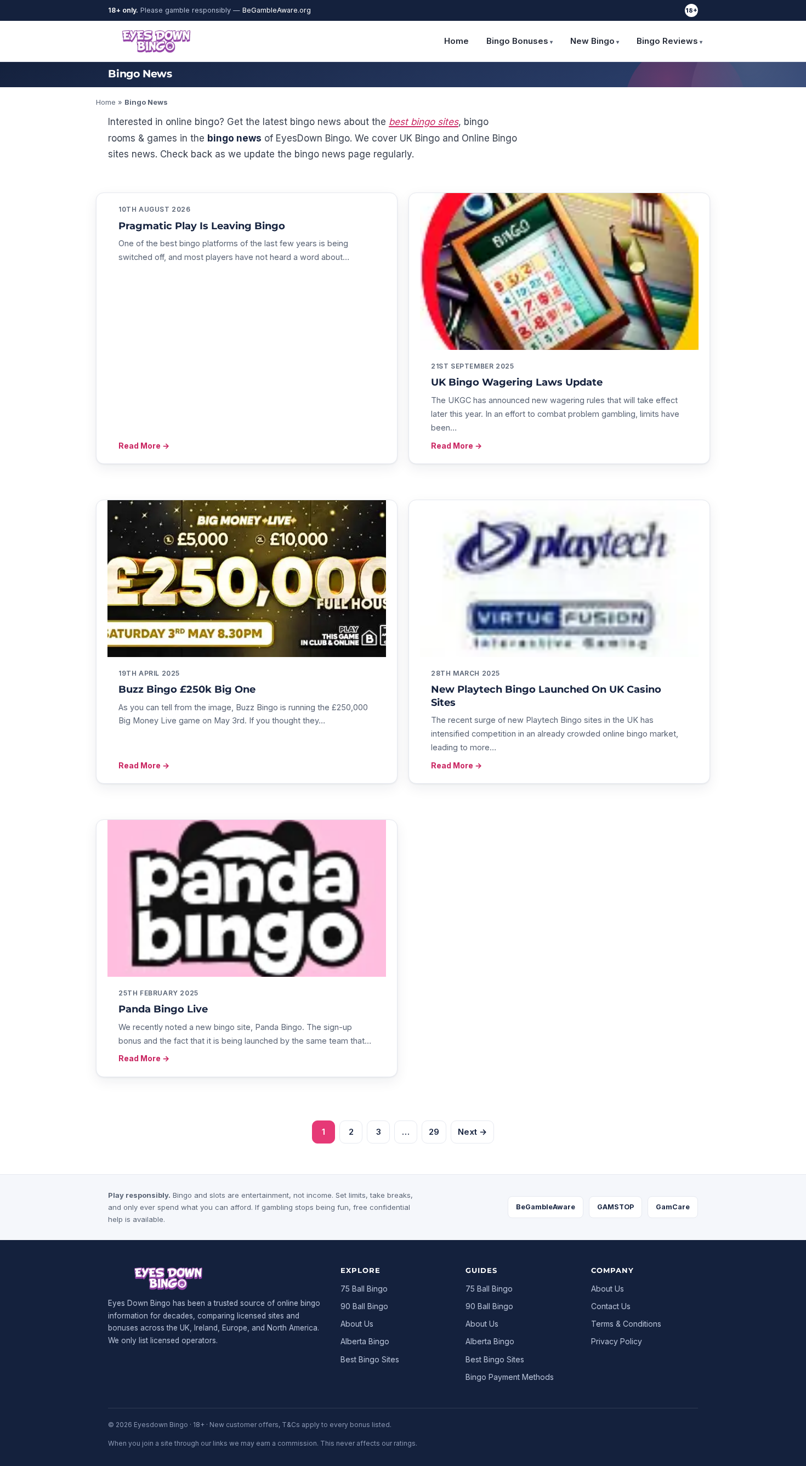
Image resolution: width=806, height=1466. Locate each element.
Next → (472, 1132)
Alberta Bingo (364, 1341)
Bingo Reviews (667, 41)
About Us (356, 1323)
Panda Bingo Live (163, 1009)
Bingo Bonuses (517, 41)
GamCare (673, 1207)
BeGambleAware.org (276, 10)
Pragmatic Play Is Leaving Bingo (201, 226)
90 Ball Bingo (364, 1306)
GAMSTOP (615, 1207)
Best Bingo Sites (369, 1359)
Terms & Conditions (626, 1323)
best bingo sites (423, 121)
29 (434, 1132)
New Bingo (592, 41)
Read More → (143, 445)
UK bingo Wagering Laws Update (517, 382)
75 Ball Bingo (364, 1288)
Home (456, 41)
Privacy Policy (616, 1341)
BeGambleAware (545, 1207)
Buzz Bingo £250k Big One (187, 689)
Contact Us (611, 1306)
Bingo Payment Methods (510, 1377)
